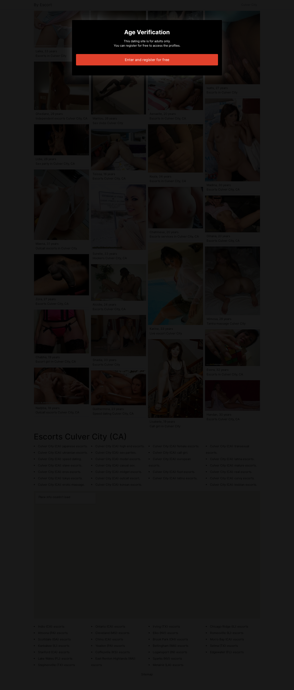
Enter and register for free (147, 60)
